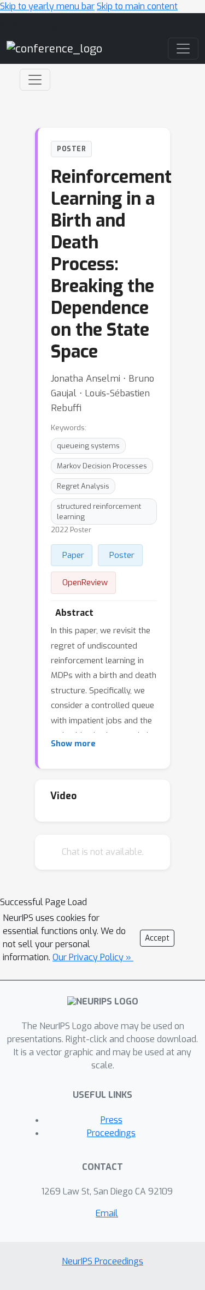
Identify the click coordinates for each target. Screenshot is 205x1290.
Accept (157, 938)
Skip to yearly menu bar (47, 6)
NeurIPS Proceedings (102, 1261)
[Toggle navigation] (35, 80)
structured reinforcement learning (99, 511)
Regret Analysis (83, 486)
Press (111, 1120)
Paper (73, 555)
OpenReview (85, 582)
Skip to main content (137, 6)
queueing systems (88, 445)
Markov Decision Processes (102, 466)
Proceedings (111, 1133)
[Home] (54, 48)
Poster (121, 555)
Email (107, 1213)
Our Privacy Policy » (92, 957)
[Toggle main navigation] (183, 49)
